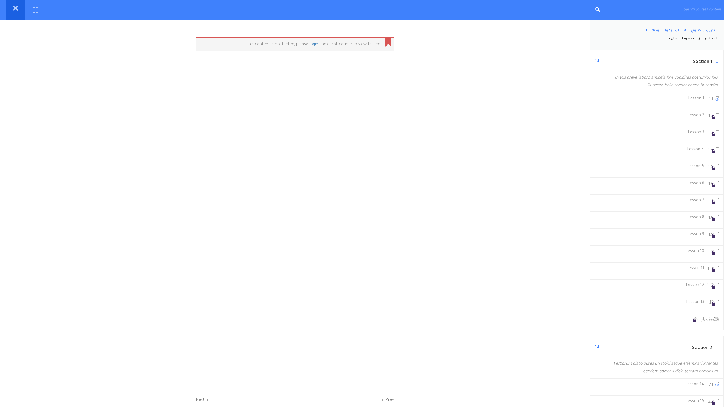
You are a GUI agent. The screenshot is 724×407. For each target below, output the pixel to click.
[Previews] (717, 100)
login (313, 44)
